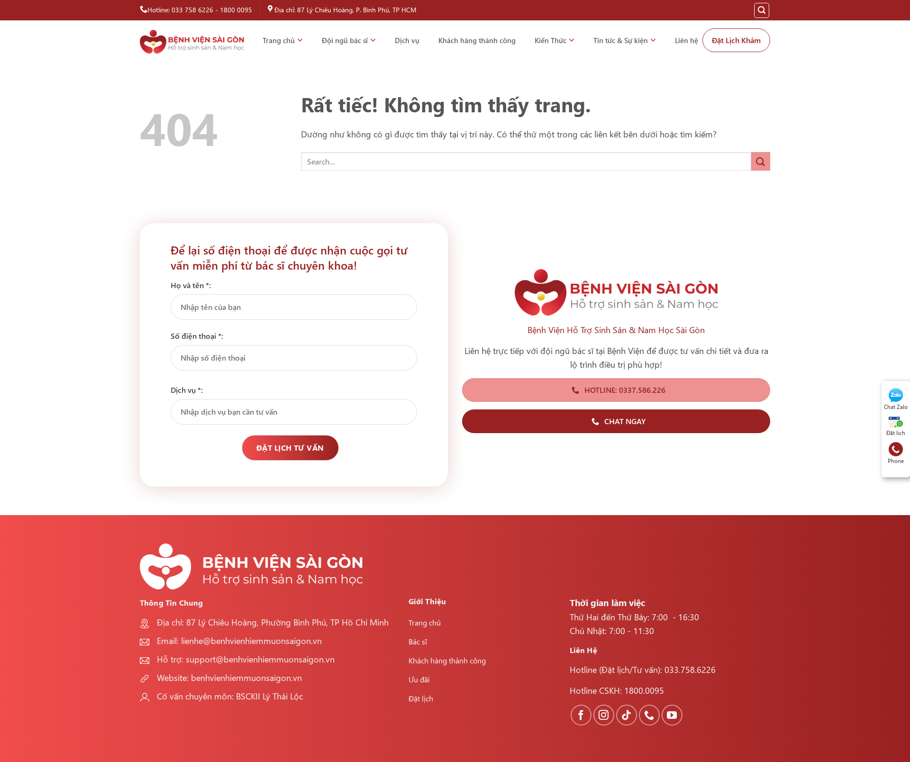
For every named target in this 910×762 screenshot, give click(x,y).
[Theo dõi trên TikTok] (626, 715)
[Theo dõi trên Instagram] (603, 715)
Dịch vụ (407, 40)
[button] (761, 10)
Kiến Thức (550, 40)
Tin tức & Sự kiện (620, 40)
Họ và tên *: (191, 285)
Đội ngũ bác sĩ (345, 40)
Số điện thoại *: (197, 336)
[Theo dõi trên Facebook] (581, 715)
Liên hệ (686, 40)
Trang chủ (279, 40)
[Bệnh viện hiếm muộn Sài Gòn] (192, 42)
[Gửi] (760, 161)
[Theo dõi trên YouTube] (672, 715)
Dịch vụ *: (187, 390)
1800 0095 (236, 9)
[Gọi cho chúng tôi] (649, 715)
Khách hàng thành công (477, 40)
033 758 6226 (192, 9)
